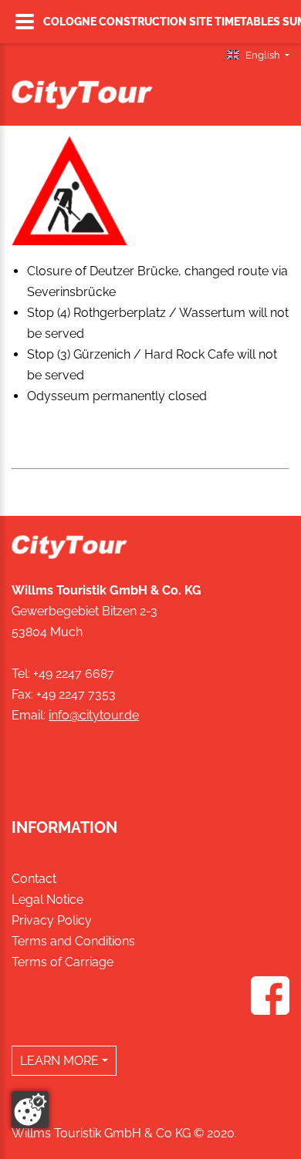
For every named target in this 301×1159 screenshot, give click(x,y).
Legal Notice (47, 899)
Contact (34, 878)
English (262, 55)
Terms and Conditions (73, 941)
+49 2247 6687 (73, 673)
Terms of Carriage (62, 962)
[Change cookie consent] (30, 1109)
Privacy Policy (52, 920)
